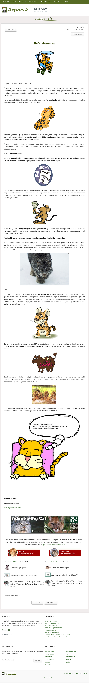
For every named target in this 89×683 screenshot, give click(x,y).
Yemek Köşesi (70, 657)
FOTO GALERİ (32, 2)
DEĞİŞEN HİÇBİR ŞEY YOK (53, 628)
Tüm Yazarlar (49, 659)
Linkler (68, 662)
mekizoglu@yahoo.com (12, 508)
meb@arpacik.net (7, 634)
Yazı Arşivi (48, 657)
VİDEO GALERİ (45, 2)
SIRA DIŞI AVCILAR (51, 621)
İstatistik (48, 665)
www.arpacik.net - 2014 (44, 678)
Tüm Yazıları (80, 27)
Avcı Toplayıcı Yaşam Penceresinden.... (57, 637)
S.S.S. (78, 673)
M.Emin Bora (49, 651)
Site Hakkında (69, 673)
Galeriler (69, 654)
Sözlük (47, 662)
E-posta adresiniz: (7, 660)
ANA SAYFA (5, 2)
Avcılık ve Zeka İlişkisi (52, 632)
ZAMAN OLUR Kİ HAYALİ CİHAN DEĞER (57, 635)
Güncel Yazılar (40, 9)
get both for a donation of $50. (54, 545)
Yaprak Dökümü (50, 630)
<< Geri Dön (11, 30)
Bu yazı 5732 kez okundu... (75, 29)
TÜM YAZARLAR (18, 2)
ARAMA (66, 2)
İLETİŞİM (57, 2)
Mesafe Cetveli (71, 651)
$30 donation (13, 561)
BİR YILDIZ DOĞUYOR (52, 623)
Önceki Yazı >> (77, 34)
